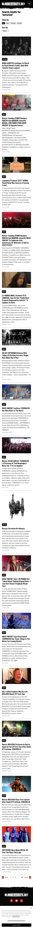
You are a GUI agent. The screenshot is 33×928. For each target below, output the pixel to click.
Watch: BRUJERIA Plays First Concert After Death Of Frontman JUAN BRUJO (16, 800)
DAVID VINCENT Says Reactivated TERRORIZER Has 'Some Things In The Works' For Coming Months (16, 638)
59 (22, 877)
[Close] (31, 908)
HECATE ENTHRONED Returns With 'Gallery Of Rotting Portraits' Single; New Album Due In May (15, 355)
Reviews (19, 23)
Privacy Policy (16, 916)
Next (26, 877)
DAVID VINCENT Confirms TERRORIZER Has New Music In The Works (16, 409)
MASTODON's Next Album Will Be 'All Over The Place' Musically (15, 851)
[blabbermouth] (13, 5)
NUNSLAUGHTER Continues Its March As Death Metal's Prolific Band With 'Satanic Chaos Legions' (15, 65)
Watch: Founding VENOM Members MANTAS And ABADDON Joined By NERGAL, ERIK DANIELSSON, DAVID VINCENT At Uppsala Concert (14, 121)
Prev (6, 877)
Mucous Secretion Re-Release (13, 528)
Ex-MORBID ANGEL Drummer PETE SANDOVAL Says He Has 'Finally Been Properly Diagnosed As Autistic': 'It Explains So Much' (15, 299)
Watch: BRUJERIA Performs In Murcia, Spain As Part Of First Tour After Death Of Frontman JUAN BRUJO (16, 746)
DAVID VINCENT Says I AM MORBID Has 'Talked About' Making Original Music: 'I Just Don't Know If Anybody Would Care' (16, 582)
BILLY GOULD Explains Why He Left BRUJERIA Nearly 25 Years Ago (14, 692)
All (3, 23)
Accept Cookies (16, 925)
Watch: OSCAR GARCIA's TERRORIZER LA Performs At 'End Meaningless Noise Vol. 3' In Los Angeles (15, 463)
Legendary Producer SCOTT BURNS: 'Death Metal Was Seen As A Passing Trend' (15, 182)
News (7, 23)
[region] (16, 917)
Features (13, 23)
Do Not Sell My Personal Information (16, 920)
